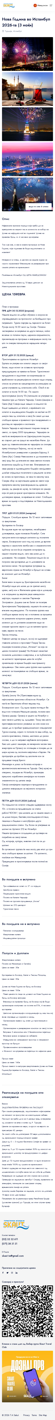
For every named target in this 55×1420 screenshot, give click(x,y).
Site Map (43, 1415)
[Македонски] (36, 5)
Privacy (26, 1415)
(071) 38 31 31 (9, 1243)
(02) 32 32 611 (10, 1239)
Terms (34, 1415)
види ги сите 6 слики (38, 206)
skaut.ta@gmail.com (13, 1256)
